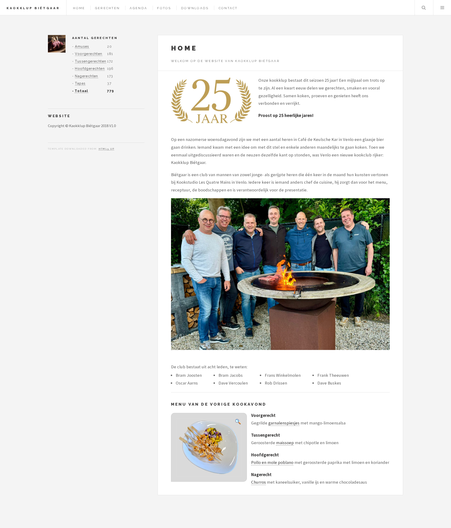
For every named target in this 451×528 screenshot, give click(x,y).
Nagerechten (86, 76)
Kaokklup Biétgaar (33, 8)
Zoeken (423, 7)
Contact (228, 8)
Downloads (195, 8)
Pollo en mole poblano (272, 462)
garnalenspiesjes (283, 423)
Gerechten (107, 8)
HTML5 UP (106, 149)
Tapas (80, 83)
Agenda (138, 8)
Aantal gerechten (94, 38)
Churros (258, 482)
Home (79, 8)
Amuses (82, 46)
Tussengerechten (90, 61)
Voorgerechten (88, 54)
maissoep (285, 442)
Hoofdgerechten (90, 68)
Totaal (81, 91)
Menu (442, 7)
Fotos (164, 8)
